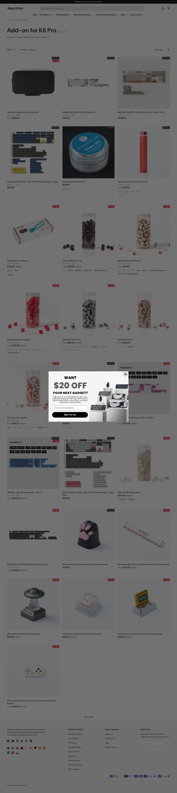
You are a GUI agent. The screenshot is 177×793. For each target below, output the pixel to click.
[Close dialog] (126, 374)
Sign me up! (70, 415)
